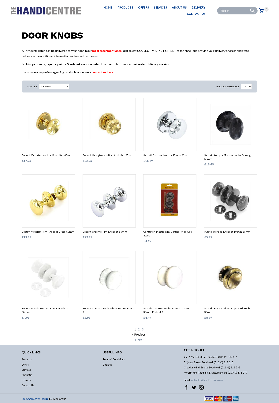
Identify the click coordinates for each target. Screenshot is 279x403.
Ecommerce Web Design (35, 398)
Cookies (107, 364)
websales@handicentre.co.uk (207, 380)
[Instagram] (201, 387)
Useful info (112, 352)
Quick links (31, 352)
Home (108, 7)
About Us (179, 7)
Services (160, 7)
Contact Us (196, 13)
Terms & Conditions (114, 359)
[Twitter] (194, 387)
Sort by (32, 86)
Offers (143, 7)
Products (125, 7)
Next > (139, 339)
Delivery (198, 7)
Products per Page (227, 86)
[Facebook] (186, 387)
